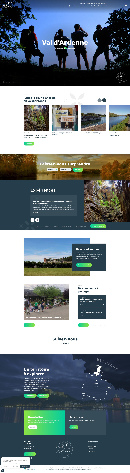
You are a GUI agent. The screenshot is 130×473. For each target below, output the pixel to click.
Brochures (91, 444)
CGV (73, 468)
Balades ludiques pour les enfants (62, 134)
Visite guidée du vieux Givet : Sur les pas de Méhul (91, 300)
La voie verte (114, 135)
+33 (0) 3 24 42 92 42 (29, 446)
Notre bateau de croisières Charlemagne (96, 3)
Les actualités (29, 325)
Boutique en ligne (93, 441)
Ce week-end (103, 325)
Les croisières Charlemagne (91, 133)
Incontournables (76, 6)
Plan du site (77, 468)
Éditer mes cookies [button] (85, 468)
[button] (32, 220)
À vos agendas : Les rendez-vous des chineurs (44, 317)
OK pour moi (25, 466)
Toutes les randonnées (84, 265)
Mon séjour (94, 6)
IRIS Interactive (102, 468)
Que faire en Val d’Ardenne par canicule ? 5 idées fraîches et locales (35, 136)
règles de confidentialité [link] (66, 469)
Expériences (86, 6)
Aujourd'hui (94, 325)
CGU (69, 468)
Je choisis (15, 466)
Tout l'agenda (83, 325)
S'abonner (32, 427)
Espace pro (91, 448)
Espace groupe (92, 451)
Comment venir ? (30, 395)
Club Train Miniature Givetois (91, 312)
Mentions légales (50, 468)
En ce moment (102, 6)
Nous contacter (43, 395)
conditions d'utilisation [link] (77, 469)
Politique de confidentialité (61, 468)
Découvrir (35, 212)
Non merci (6, 466)
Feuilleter (73, 427)
